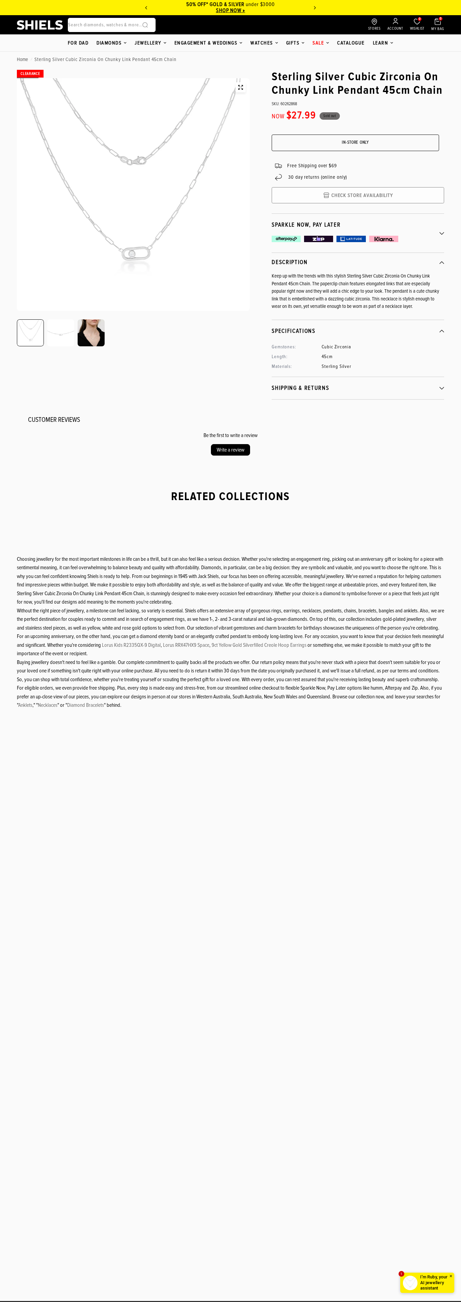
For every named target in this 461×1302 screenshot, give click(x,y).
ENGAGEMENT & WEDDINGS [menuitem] (206, 43)
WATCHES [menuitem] (261, 43)
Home (22, 59)
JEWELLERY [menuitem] (148, 43)
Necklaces (47, 705)
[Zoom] (241, 87)
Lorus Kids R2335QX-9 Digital (131, 645)
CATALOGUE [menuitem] (351, 43)
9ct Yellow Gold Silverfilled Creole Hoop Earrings (259, 645)
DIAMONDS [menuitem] (109, 43)
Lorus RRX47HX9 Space (186, 645)
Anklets (25, 705)
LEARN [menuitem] (380, 43)
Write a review (230, 449)
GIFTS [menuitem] (293, 43)
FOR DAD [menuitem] (78, 43)
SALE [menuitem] (318, 43)
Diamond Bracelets (85, 705)
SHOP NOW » (230, 10)
